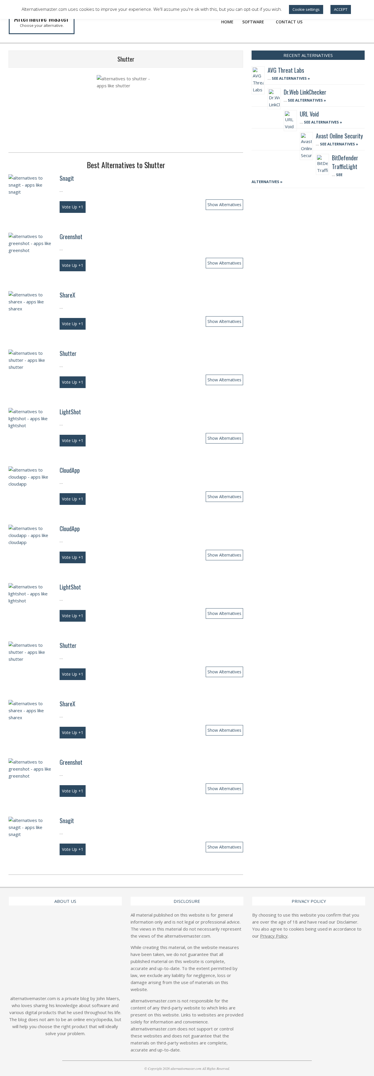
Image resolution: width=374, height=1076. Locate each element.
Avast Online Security (339, 135)
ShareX (67, 295)
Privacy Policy (274, 936)
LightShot (70, 411)
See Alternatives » (290, 78)
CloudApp (70, 470)
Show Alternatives (224, 204)
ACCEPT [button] (340, 9)
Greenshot (71, 236)
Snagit (67, 178)
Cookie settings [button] (306, 9)
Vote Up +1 (72, 207)
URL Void (309, 113)
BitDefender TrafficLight (345, 162)
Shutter (68, 353)
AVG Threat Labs (286, 70)
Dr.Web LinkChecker (305, 92)
